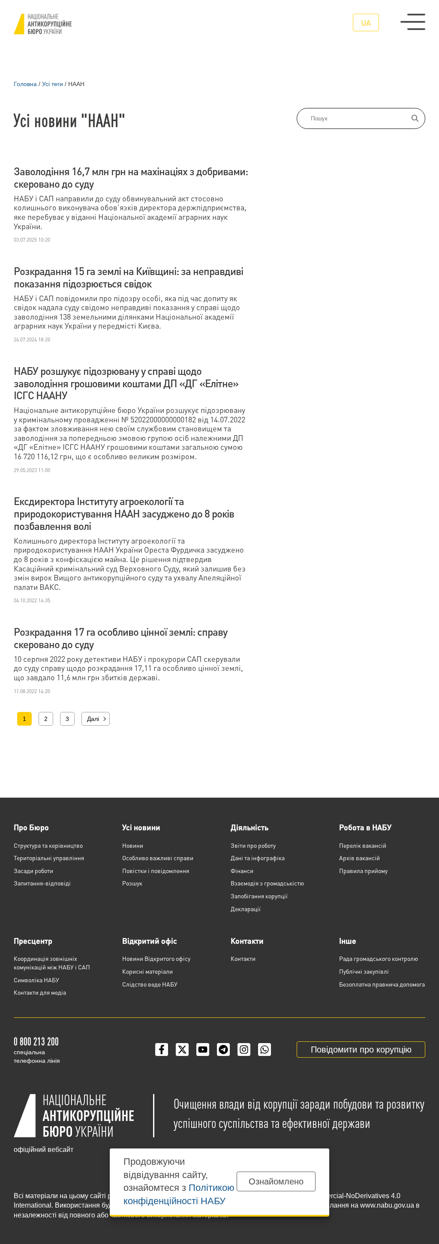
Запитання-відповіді (42, 883)
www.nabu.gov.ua (387, 1205)
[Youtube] (202, 1049)
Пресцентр (33, 940)
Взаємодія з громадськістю (267, 883)
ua (366, 22)
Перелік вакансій (362, 845)
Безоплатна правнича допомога (382, 984)
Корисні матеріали (147, 971)
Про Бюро (31, 827)
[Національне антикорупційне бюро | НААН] (43, 24)
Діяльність (249, 827)
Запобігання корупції (259, 896)
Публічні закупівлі (364, 971)
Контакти (247, 940)
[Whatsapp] (264, 1049)
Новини (132, 845)
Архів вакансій (359, 857)
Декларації (246, 908)
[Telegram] (223, 1049)
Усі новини (141, 827)
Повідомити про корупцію (361, 1049)
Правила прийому (363, 870)
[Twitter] (182, 1049)
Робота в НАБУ (365, 827)
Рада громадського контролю (378, 958)
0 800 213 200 (36, 1041)
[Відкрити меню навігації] (412, 22)
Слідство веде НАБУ (149, 984)
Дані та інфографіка (258, 857)
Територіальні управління (49, 857)
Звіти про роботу (253, 845)
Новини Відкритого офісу (156, 958)
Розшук (132, 883)
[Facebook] (161, 1049)
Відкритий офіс (149, 940)
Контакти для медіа (40, 992)
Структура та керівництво (48, 845)
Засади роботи (33, 870)
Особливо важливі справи (157, 857)
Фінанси (242, 870)
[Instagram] (244, 1049)
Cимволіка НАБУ (36, 980)
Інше (347, 940)
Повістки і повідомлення (155, 870)
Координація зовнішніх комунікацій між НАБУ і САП (52, 962)
